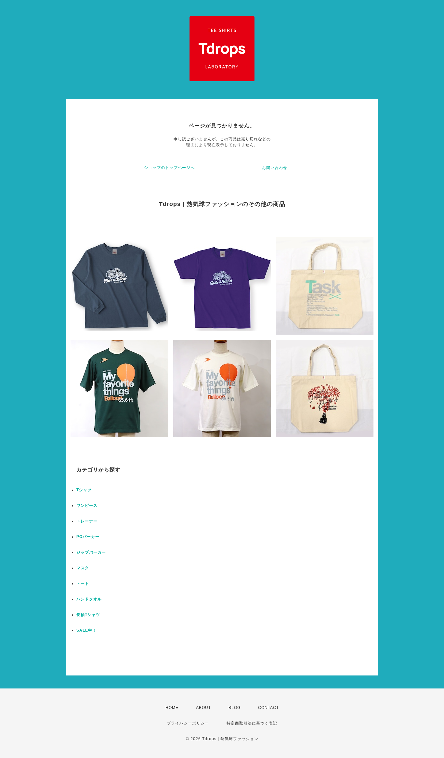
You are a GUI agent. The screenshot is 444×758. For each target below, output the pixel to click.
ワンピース (87, 505)
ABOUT (203, 707)
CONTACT (268, 707)
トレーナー (87, 521)
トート (82, 583)
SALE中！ (86, 630)
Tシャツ (84, 490)
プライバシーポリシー (188, 723)
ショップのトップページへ (169, 167)
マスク (82, 568)
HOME (171, 707)
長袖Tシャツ (88, 614)
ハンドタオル (89, 599)
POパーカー (87, 536)
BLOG (235, 707)
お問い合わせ (274, 167)
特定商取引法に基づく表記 (252, 723)
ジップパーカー (91, 552)
